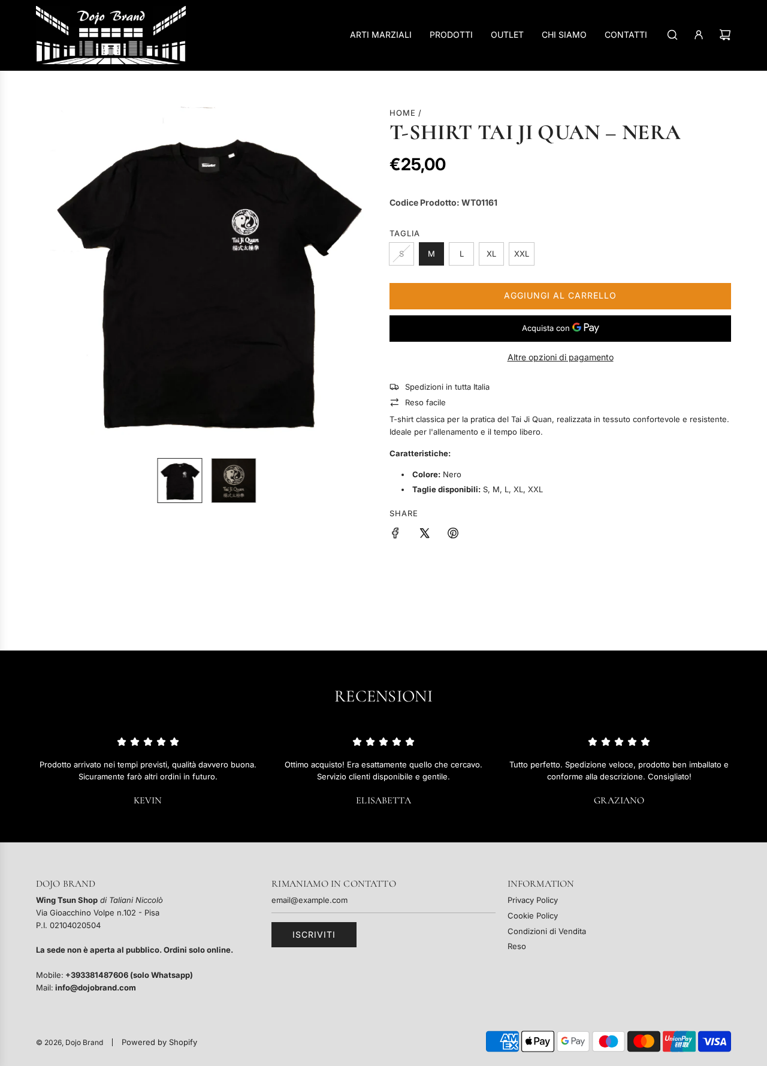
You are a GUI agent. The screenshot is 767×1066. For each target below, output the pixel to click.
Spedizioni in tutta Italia (447, 387)
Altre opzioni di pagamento (561, 357)
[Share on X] (424, 535)
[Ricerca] (672, 35)
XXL (521, 253)
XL (491, 253)
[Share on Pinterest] (453, 535)
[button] (45, 277)
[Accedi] (699, 35)
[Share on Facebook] (395, 535)
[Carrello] (725, 35)
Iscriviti (314, 934)
